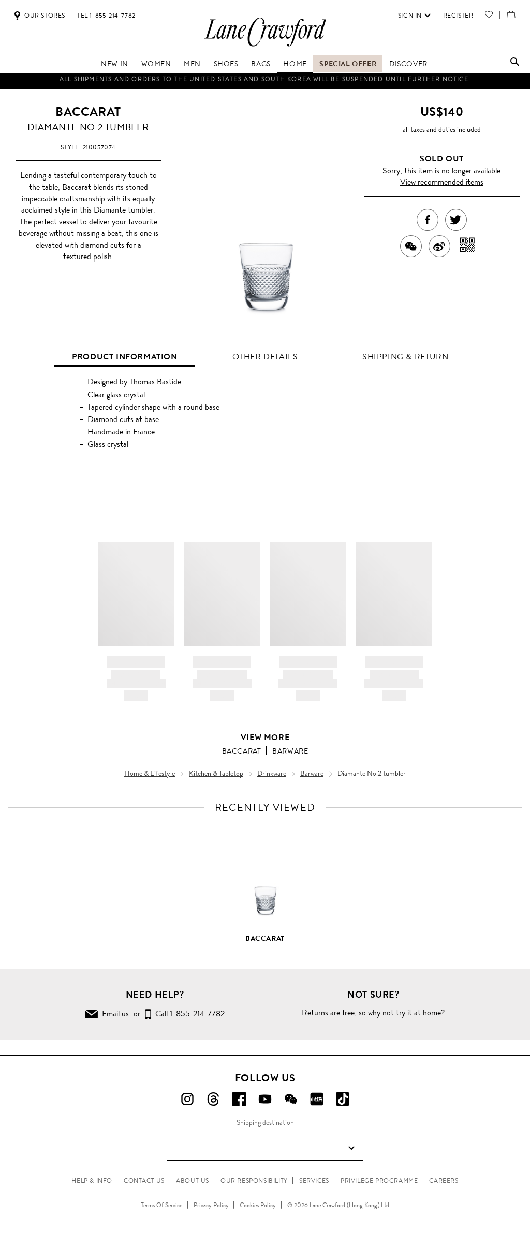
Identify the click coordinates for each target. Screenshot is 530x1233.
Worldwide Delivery (265, 81)
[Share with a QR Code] (467, 246)
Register (458, 15)
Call (188, 1013)
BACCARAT (88, 112)
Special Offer (347, 63)
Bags (260, 63)
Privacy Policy (211, 1205)
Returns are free (328, 1012)
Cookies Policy (258, 1205)
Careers (443, 1180)
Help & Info (91, 1180)
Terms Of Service (161, 1205)
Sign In (410, 15)
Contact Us (144, 1180)
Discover (408, 63)
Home (294, 63)
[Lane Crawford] (265, 46)
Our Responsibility (254, 1180)
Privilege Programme (379, 1180)
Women (156, 63)
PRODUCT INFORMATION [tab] (124, 357)
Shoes (226, 63)
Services (314, 1180)
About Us (192, 1180)
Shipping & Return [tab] (405, 357)
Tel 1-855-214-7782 (106, 15)
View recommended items (441, 182)
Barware (290, 751)
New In (114, 63)
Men (192, 63)
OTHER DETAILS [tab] (265, 357)
